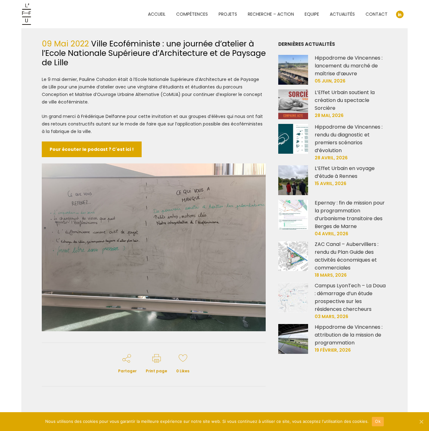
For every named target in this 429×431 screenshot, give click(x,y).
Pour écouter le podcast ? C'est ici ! (92, 149)
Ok (378, 421)
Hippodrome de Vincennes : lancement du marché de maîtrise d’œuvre (349, 65)
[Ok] (421, 421)
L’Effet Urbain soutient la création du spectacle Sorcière (345, 100)
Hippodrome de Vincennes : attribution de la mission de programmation (349, 334)
